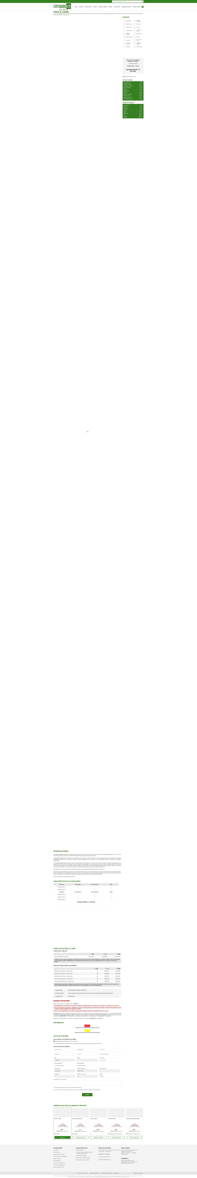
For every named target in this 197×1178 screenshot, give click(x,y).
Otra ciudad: (101, 1057)
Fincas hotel (87, 13)
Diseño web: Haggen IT (139, 1173)
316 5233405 (102, 1151)
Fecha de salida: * (80, 1063)
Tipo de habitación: (81, 1068)
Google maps (124, 1154)
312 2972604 (117, 1150)
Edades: (101, 1074)
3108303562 (108, 1151)
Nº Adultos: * (57, 1074)
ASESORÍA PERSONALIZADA (104, 1159)
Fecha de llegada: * (58, 1063)
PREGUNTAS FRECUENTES (104, 1156)
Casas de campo (102, 7)
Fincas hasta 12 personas (72, 13)
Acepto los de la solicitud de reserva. (68, 1087)
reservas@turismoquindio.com (129, 1162)
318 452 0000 (110, 1150)
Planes (110, 7)
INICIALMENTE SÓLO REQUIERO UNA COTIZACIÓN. (66, 1041)
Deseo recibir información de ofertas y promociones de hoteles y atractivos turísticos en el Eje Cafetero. (78, 1089)
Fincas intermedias (57, 14)
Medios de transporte (59, 1162)
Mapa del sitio (116, 1173)
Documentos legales (81, 1155)
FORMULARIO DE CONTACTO (127, 1163)
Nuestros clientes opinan (82, 1160)
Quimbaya (55, 13)
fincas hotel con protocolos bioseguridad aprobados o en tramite (106, 13)
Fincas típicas (66, 14)
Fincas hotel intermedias (127, 13)
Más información (80, 1137)
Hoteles (81, 7)
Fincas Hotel (88, 7)
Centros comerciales (58, 1165)
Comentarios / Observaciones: (60, 1079)
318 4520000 (70, 1016)
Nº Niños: (81, 1074)
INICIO (76, 7)
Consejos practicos (58, 1167)
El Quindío (56, 1150)
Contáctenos (136, 7)
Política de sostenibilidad (106, 1173)
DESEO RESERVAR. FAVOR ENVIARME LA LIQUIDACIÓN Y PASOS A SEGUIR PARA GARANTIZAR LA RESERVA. (78, 1043)
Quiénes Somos (79, 1150)
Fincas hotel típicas (138, 13)
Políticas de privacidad (94, 1173)
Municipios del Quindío (59, 1154)
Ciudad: (78, 1057)
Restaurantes (57, 1160)
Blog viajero (56, 1152)
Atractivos (117, 7)
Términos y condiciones (83, 1173)
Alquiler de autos (126, 7)
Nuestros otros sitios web (83, 1157)
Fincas (95, 7)
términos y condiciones (65, 1087)
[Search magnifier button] (142, 1)
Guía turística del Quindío (60, 1156)
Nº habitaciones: (103, 1068)
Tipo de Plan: (57, 1068)
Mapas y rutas (57, 1158)
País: (55, 1057)
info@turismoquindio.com (81, 1016)
